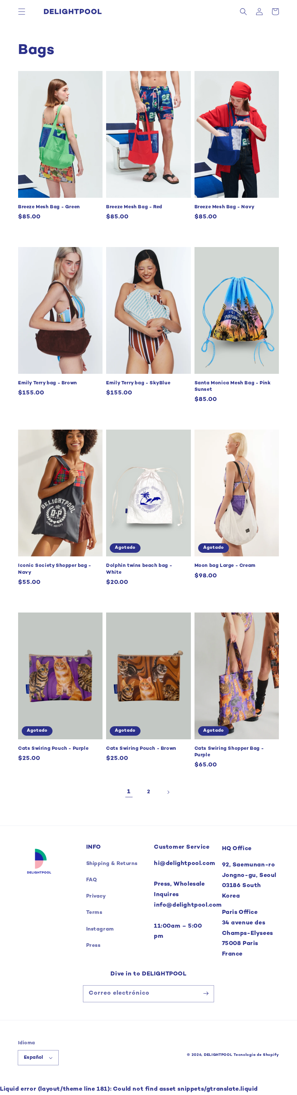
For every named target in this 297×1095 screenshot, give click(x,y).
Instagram (100, 929)
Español (33, 1057)
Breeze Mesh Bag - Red (134, 207)
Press (93, 945)
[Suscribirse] (206, 994)
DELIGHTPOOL (218, 1055)
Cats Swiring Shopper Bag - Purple (229, 752)
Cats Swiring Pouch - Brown (141, 748)
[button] (22, 12)
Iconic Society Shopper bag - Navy (54, 569)
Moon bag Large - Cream (225, 565)
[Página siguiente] (168, 792)
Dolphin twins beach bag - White (139, 569)
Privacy (96, 896)
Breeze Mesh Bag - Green (49, 207)
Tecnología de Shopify (256, 1055)
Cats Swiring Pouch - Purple (53, 748)
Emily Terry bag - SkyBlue (138, 383)
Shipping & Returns (112, 863)
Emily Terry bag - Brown (47, 383)
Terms (94, 912)
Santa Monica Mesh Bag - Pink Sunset (232, 386)
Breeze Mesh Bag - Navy (224, 207)
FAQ (91, 880)
